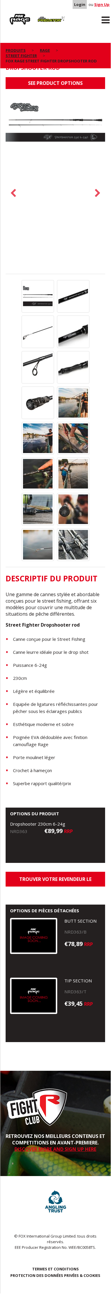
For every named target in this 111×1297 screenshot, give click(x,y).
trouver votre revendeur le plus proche (55, 881)
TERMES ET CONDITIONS (55, 1269)
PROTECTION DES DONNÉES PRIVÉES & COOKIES (55, 1275)
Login (79, 4)
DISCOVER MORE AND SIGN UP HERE (55, 1149)
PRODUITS (16, 50)
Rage (11, 15)
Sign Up (102, 4)
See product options (55, 83)
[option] (55, 123)
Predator (44, 15)
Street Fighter (21, 55)
